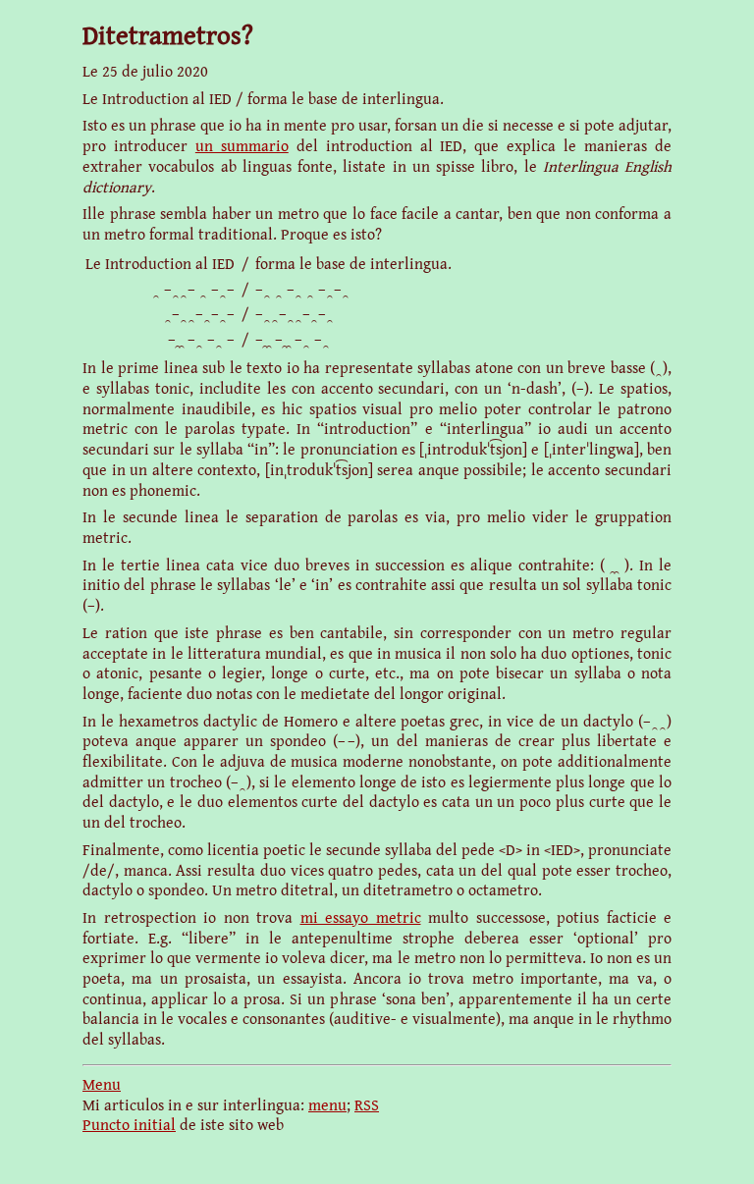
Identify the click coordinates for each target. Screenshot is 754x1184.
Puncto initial (129, 1124)
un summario (242, 145)
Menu (101, 1084)
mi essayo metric (360, 917)
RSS (366, 1104)
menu (327, 1104)
